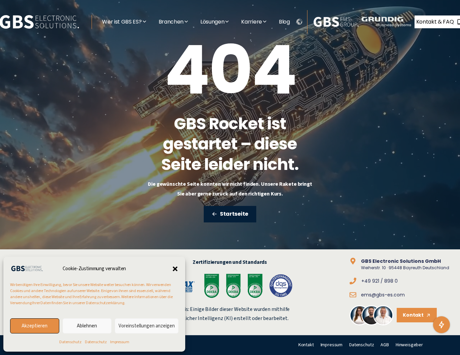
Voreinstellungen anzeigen (147, 325)
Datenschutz (70, 342)
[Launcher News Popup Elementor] (441, 324)
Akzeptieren (34, 325)
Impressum (119, 342)
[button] (175, 268)
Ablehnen (87, 325)
